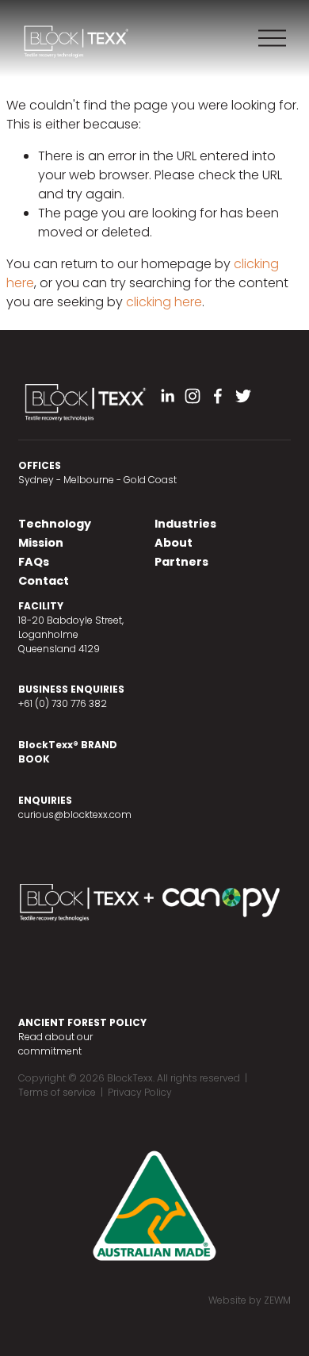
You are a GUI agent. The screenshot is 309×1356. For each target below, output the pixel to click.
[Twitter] (243, 396)
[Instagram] (192, 396)
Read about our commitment (55, 1044)
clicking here (164, 302)
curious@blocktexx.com (75, 814)
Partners (181, 562)
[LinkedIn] (167, 396)
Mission (40, 543)
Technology (54, 524)
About (173, 543)
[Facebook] (218, 396)
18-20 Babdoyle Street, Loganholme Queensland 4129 (71, 634)
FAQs (33, 562)
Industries (185, 524)
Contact (43, 581)
